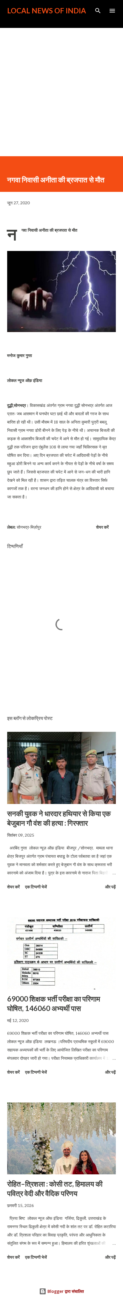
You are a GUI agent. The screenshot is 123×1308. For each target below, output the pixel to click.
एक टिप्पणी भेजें (36, 886)
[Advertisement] (61, 92)
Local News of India (46, 10)
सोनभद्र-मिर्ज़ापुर (29, 527)
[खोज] (98, 10)
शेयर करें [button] (102, 527)
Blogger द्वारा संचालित (65, 1291)
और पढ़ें (110, 886)
